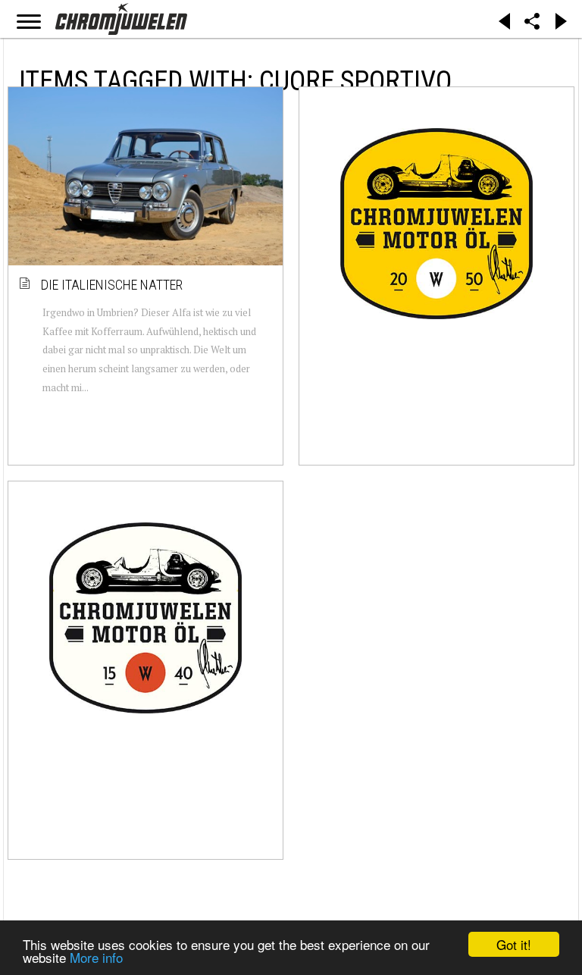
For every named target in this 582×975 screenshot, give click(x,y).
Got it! (513, 944)
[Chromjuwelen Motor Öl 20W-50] (436, 223)
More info (96, 957)
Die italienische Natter (112, 285)
